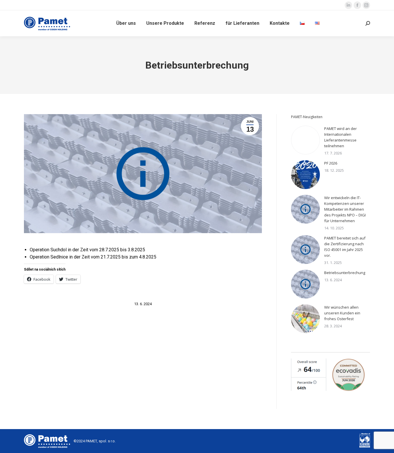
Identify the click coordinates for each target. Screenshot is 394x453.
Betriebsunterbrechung (344, 272)
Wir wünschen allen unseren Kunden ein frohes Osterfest (342, 313)
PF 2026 (330, 163)
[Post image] (305, 140)
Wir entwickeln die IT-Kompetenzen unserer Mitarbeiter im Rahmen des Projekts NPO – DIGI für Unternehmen (345, 209)
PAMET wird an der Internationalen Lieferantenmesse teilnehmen (340, 137)
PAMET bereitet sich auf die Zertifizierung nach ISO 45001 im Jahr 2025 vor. (344, 246)
